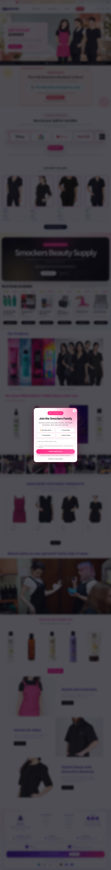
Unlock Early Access (55, 451)
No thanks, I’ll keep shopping (55, 458)
